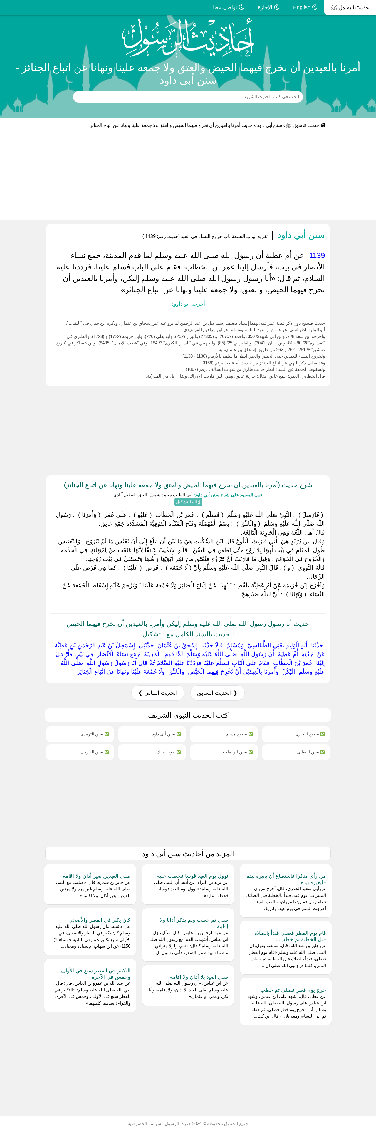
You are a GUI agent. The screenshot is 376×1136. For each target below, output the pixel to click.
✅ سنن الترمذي (94, 734)
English (302, 7)
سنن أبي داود (269, 125)
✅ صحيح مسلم (239, 734)
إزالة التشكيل (188, 501)
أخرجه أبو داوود (188, 304)
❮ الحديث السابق (217, 693)
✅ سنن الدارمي (94, 752)
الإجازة (266, 7)
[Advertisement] (188, 175)
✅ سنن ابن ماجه (238, 752)
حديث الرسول (177, 1123)
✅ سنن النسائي (311, 752)
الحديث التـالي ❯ (157, 693)
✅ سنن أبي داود (166, 734)
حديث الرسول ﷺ (350, 7)
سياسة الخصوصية (144, 1123)
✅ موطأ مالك (169, 752)
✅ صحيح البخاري (310, 734)
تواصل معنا (226, 7)
